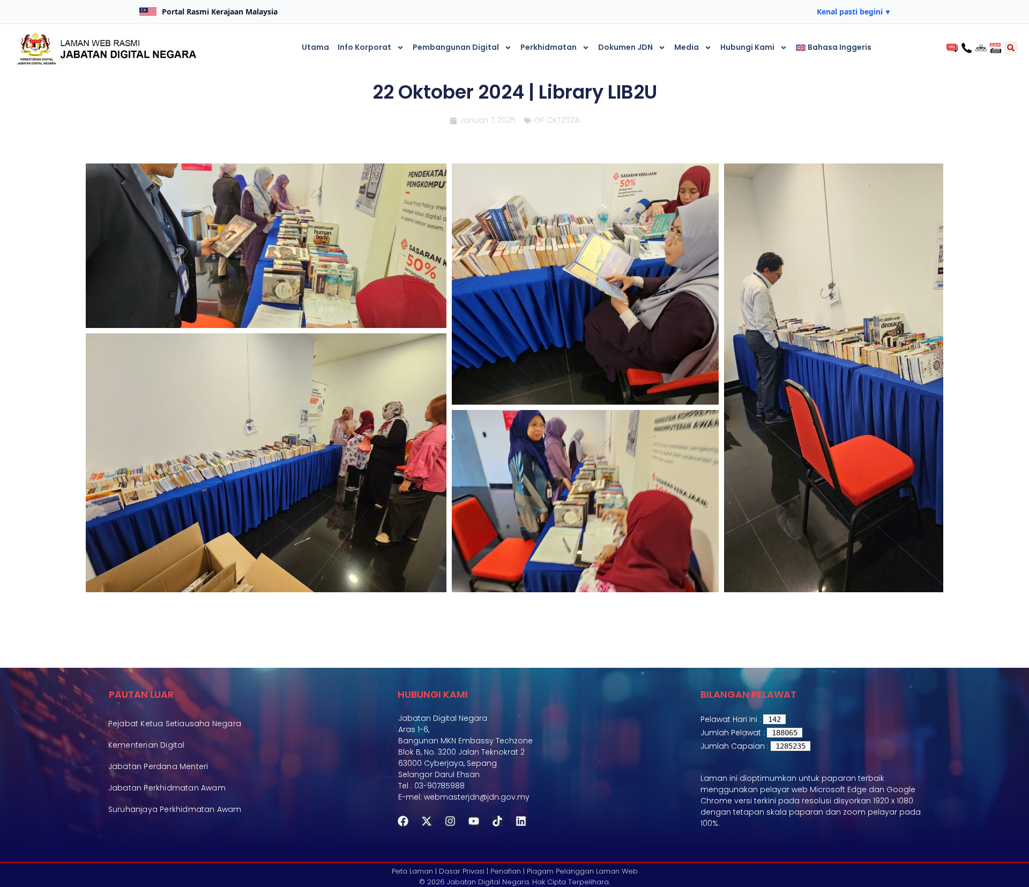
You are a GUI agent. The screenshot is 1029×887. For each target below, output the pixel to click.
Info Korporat (364, 47)
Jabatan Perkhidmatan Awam (167, 787)
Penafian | (507, 871)
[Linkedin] (521, 821)
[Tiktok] (497, 821)
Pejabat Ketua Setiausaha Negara (174, 723)
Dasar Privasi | (463, 871)
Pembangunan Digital (456, 47)
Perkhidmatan (548, 47)
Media (686, 47)
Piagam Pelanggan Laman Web (582, 871)
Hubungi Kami (747, 47)
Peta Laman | (414, 871)
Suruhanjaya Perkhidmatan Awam (175, 809)
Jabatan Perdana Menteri (158, 766)
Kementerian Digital (146, 745)
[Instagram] (450, 821)
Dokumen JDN (625, 47)
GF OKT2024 (556, 120)
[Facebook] (403, 821)
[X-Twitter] (426, 821)
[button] (853, 12)
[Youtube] (473, 821)
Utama (315, 47)
